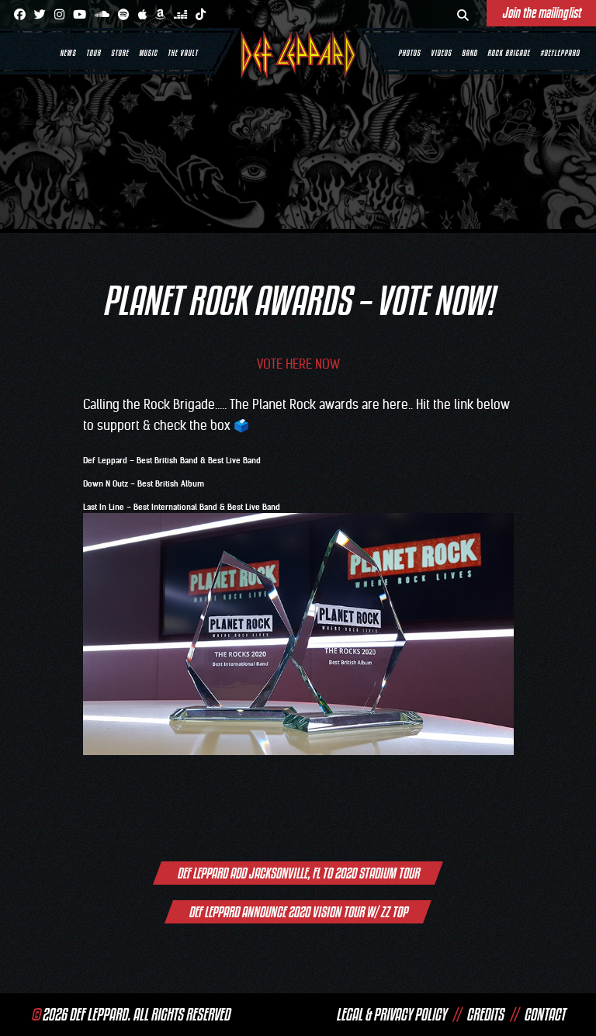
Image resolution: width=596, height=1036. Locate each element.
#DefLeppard (560, 52)
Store (120, 52)
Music (148, 52)
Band (469, 52)
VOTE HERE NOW (298, 364)
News (68, 52)
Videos (441, 52)
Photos (409, 52)
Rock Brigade (508, 52)
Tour (93, 52)
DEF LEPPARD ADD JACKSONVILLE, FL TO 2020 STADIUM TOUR (298, 873)
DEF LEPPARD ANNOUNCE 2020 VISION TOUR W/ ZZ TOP (298, 911)
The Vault (183, 52)
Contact (544, 1014)
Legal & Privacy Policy (391, 1014)
